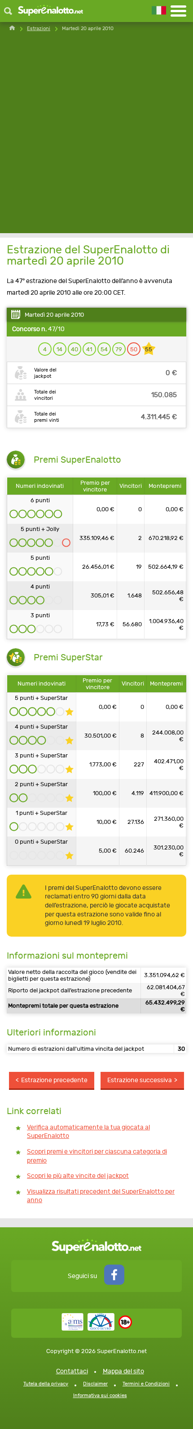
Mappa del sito (123, 1371)
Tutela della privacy (45, 1384)
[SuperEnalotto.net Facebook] (114, 1283)
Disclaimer (95, 1384)
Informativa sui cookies (100, 1395)
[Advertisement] (96, 136)
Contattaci (72, 1371)
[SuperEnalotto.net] (50, 11)
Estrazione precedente (54, 1080)
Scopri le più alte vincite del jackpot (78, 1176)
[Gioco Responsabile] (88, 1328)
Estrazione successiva (139, 1080)
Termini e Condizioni (146, 1384)
